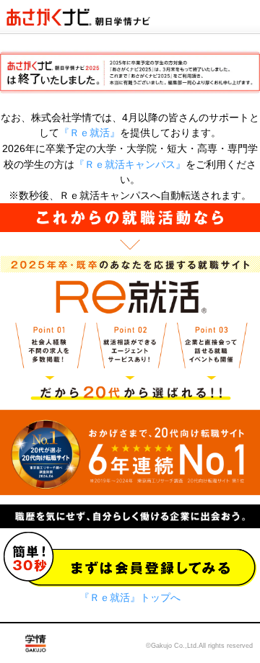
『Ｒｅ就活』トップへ (130, 597)
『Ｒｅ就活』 (89, 132)
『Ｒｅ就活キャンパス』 (130, 164)
